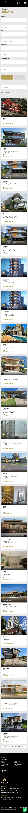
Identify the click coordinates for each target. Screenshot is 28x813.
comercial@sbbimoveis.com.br (11, 790)
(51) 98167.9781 (19, 788)
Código (3, 66)
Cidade (3, 30)
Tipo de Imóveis (4, 24)
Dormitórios (4, 44)
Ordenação (3, 83)
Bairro (2, 38)
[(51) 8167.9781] (25, 810)
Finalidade (3, 16)
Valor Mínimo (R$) (5, 51)
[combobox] (13, 28)
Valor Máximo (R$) (5, 58)
